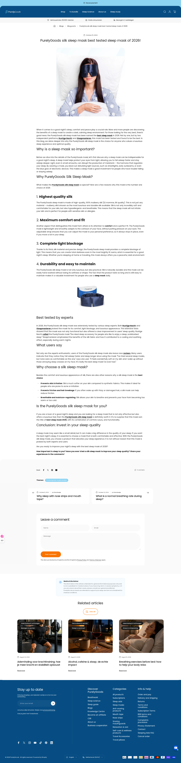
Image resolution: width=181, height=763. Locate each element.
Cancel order (144, 736)
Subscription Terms (146, 711)
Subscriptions (119, 698)
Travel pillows (119, 740)
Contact (141, 729)
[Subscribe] (53, 703)
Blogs (61, 26)
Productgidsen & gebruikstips (56, 480)
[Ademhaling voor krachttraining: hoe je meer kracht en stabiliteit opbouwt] (39, 636)
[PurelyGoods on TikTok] (40, 742)
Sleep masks (118, 705)
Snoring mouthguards (119, 722)
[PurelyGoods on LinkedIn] (51, 742)
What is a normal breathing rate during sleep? (119, 497)
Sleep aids (117, 701)
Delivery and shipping (147, 698)
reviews (126, 353)
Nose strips (118, 718)
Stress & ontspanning (130, 628)
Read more (21, 671)
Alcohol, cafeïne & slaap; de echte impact (88, 663)
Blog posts (71, 26)
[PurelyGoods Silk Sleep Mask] (90, 296)
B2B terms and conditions (144, 715)
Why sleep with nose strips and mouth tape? (59, 497)
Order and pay (144, 694)
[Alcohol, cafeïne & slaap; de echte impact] (90, 636)
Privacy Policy (81, 560)
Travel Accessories (121, 736)
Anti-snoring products (118, 710)
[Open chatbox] (175, 747)
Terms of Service (95, 560)
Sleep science (94, 701)
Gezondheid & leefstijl (79, 623)
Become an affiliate (97, 715)
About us (92, 722)
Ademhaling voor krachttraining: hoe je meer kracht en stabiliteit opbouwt (38, 663)
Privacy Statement (146, 726)
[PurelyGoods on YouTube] (35, 742)
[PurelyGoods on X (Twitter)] (24, 742)
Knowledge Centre (96, 711)
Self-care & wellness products (122, 731)
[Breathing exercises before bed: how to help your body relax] (141, 636)
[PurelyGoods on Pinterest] (46, 742)
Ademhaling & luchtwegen (30, 623)
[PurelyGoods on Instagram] (29, 742)
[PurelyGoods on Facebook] (18, 742)
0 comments (141, 470)
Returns (141, 701)
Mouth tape (118, 714)
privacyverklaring (49, 710)
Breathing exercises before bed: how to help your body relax (140, 663)
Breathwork (93, 697)
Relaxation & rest (120, 727)
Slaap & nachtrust (78, 628)
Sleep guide (93, 704)
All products (118, 694)
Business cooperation (97, 725)
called (45, 334)
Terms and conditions (143, 706)
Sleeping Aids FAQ (146, 733)
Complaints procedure (143, 721)
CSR (89, 718)
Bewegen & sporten (28, 628)
